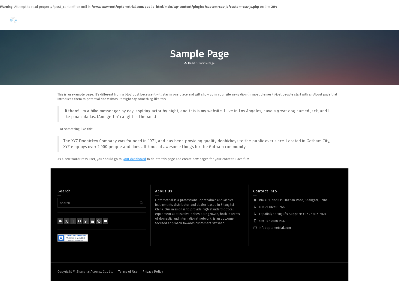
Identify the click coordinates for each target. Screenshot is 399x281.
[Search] (378, 19)
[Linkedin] (92, 221)
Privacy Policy (152, 272)
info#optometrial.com (275, 228)
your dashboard (134, 159)
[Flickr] (79, 221)
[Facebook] (73, 221)
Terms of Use (128, 272)
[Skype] (99, 221)
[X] (67, 221)
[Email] (60, 221)
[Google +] (86, 221)
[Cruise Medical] (25, 19)
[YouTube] (105, 221)
